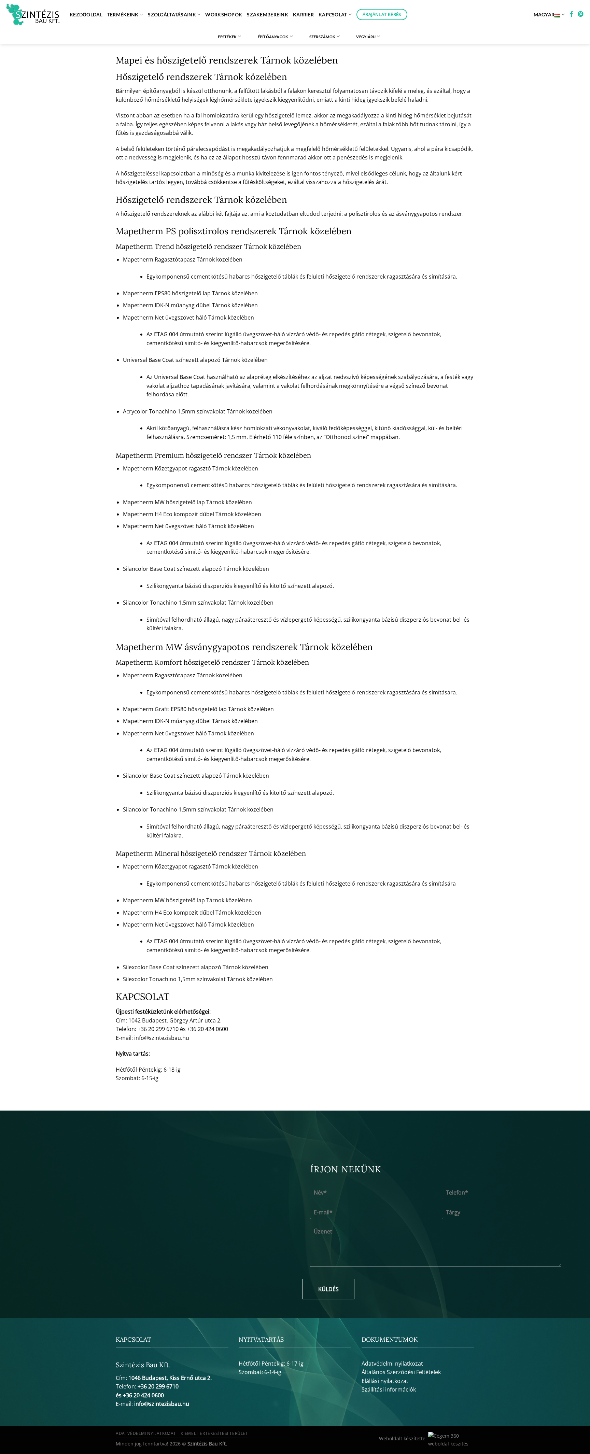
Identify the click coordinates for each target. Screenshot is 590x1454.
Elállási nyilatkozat (385, 1381)
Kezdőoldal (86, 14)
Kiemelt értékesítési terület (214, 1433)
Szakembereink (267, 14)
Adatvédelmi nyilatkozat (392, 1363)
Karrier (303, 14)
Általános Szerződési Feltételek (401, 1372)
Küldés (328, 1289)
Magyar (544, 14)
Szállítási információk (389, 1389)
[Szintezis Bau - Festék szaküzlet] (32, 14)
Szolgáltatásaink (172, 14)
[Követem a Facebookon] (571, 14)
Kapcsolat (333, 14)
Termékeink (123, 14)
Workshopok (223, 14)
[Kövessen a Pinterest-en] (580, 14)
